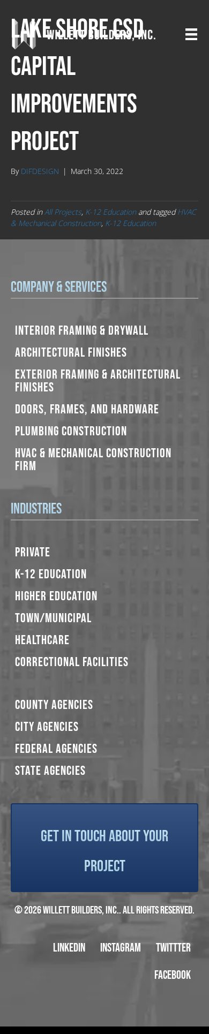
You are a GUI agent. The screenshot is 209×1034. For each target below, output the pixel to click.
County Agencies (54, 705)
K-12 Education (110, 212)
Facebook (172, 975)
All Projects (62, 212)
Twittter (173, 948)
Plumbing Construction (71, 431)
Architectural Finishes (71, 352)
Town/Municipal (53, 618)
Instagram (120, 948)
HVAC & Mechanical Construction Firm (93, 460)
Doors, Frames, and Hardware (87, 409)
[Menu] (191, 34)
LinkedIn (69, 948)
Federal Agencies (56, 749)
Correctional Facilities (72, 662)
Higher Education (56, 596)
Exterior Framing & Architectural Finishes (98, 381)
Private (32, 552)
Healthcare (42, 640)
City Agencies (47, 727)
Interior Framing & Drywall (81, 330)
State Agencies (50, 771)
